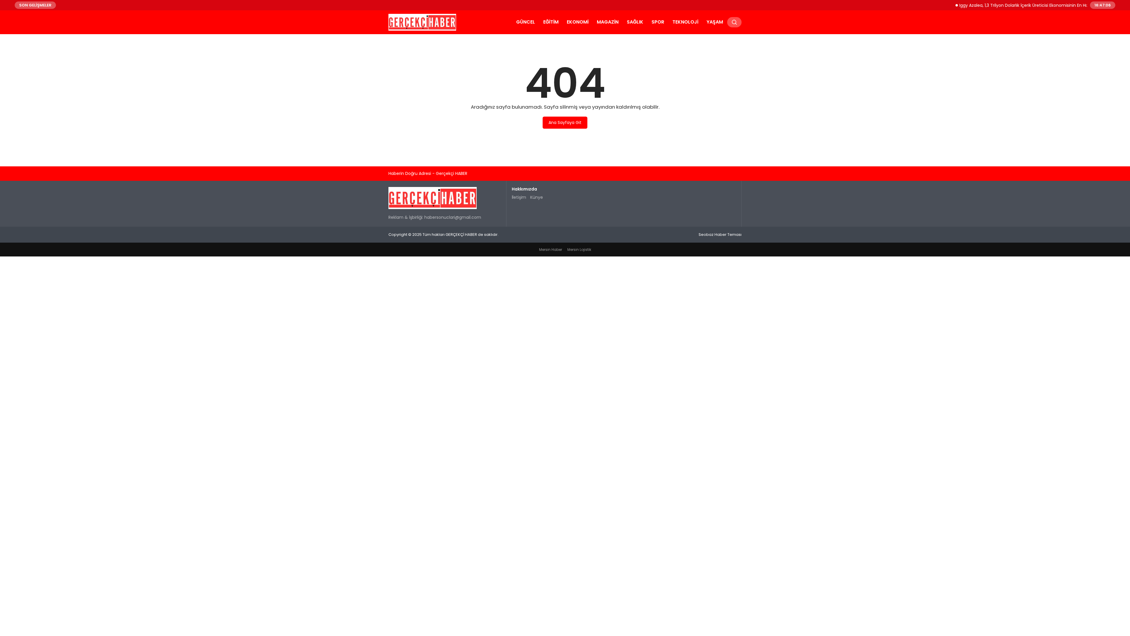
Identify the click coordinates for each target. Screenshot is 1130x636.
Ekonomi (578, 22)
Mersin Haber (550, 249)
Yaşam (715, 22)
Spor (658, 22)
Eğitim (551, 22)
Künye (536, 197)
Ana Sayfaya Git (565, 122)
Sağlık (635, 22)
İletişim (519, 197)
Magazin (608, 22)
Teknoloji (685, 22)
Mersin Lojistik (579, 249)
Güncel (525, 22)
